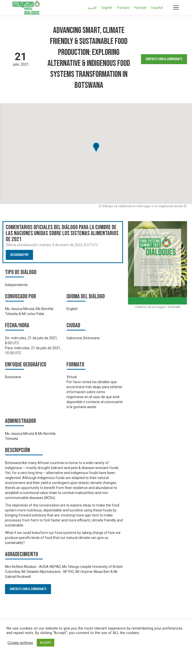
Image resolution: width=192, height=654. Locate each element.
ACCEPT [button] (45, 643)
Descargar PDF (19, 255)
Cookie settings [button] (20, 643)
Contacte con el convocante (164, 59)
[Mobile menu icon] (176, 7)
